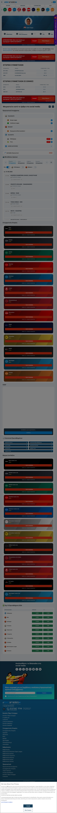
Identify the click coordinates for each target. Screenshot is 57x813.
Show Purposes (28, 810)
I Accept (28, 806)
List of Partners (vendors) (6, 802)
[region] (28, 797)
